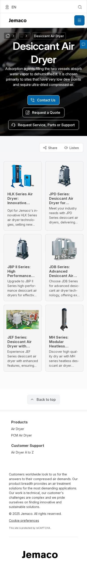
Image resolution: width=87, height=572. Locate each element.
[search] (80, 7)
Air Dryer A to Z (22, 452)
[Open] (79, 20)
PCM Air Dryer (21, 435)
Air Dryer (17, 429)
